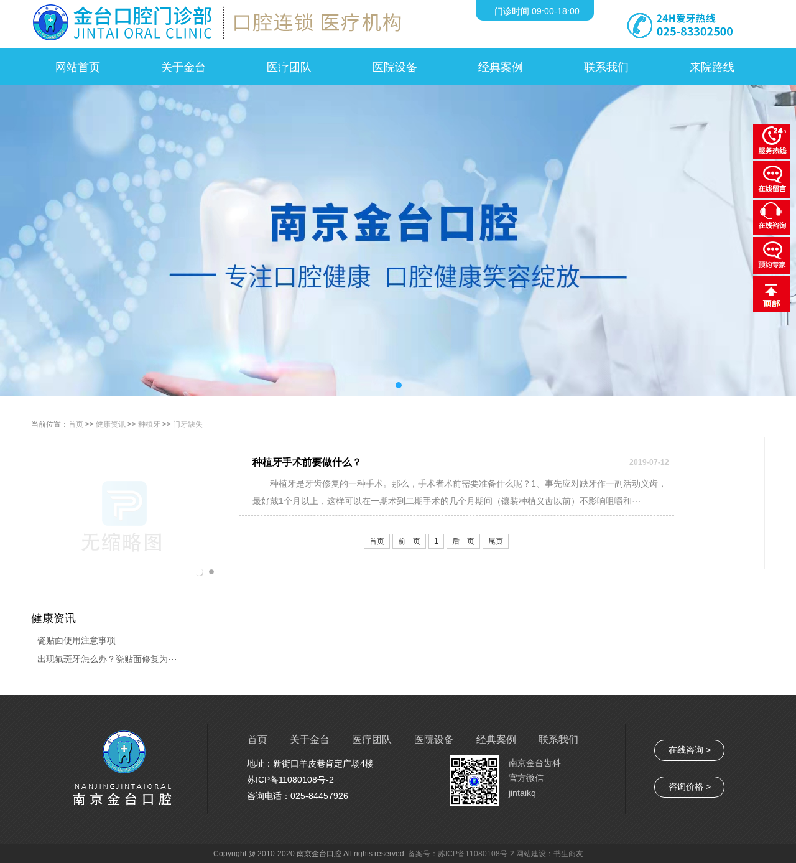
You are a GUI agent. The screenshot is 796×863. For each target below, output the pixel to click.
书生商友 (568, 853)
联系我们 (558, 739)
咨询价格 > (690, 786)
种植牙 (149, 424)
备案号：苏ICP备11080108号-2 (462, 853)
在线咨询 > (690, 750)
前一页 (409, 541)
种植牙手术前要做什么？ (307, 462)
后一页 (463, 541)
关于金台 (310, 739)
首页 (75, 424)
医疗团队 (372, 739)
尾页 (495, 541)
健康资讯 (111, 424)
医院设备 (434, 739)
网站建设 (531, 853)
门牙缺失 (188, 424)
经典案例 (496, 739)
